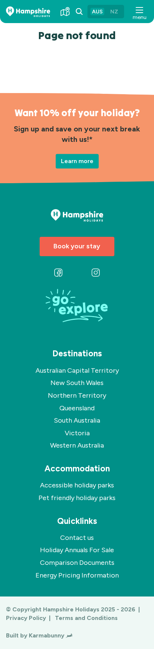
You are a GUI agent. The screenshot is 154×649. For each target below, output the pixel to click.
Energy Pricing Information (77, 575)
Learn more (77, 161)
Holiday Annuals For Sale (77, 550)
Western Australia (77, 445)
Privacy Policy (26, 617)
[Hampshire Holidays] (28, 11)
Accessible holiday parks (77, 485)
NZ (114, 11)
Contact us (77, 538)
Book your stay (76, 246)
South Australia (77, 420)
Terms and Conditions (86, 617)
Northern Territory (77, 395)
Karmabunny (46, 635)
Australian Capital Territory (77, 370)
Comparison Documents (77, 563)
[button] (139, 11)
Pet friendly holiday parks (77, 498)
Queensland (77, 408)
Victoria (77, 433)
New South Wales (77, 383)
